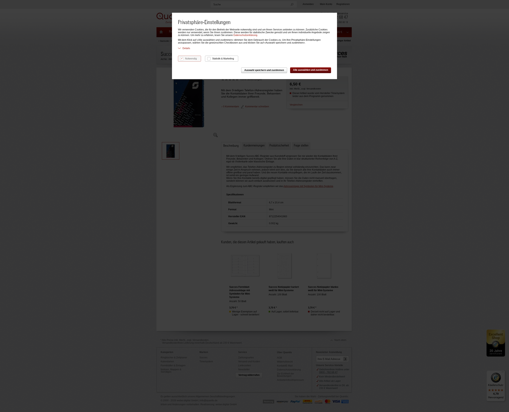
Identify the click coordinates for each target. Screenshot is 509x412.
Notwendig (191, 58)
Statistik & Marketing (223, 58)
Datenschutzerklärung (245, 35)
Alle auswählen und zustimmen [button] (310, 70)
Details (186, 48)
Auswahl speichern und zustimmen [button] (264, 70)
